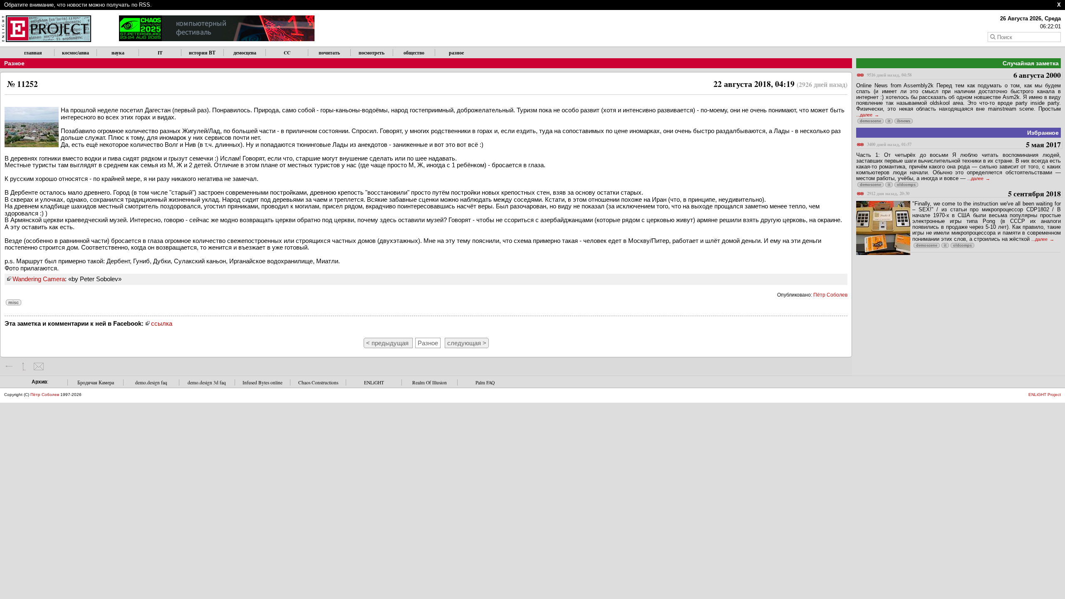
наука (117, 52)
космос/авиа (75, 52)
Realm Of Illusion (429, 382)
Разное (14, 63)
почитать (329, 52)
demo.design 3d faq (207, 382)
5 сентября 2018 (964, 194)
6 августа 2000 (964, 75)
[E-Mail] (38, 366)
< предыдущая (388, 343)
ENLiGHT (374, 382)
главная (33, 52)
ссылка (161, 323)
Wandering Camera (38, 278)
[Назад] (9, 366)
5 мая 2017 (964, 145)
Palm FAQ (485, 382)
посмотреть (371, 52)
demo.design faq (151, 382)
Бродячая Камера (95, 382)
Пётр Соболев (830, 295)
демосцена (244, 52)
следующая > (466, 343)
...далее (865, 114)
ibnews (903, 121)
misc (13, 302)
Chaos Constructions (318, 382)
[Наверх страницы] (24, 366)
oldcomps (906, 185)
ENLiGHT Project (1044, 394)
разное (456, 52)
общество (414, 52)
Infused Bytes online (262, 382)
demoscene (870, 121)
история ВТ (202, 52)
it (889, 121)
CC (287, 52)
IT (160, 52)
